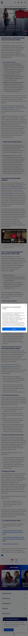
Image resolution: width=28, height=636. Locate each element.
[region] (14, 318)
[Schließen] (25, 305)
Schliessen (14, 329)
